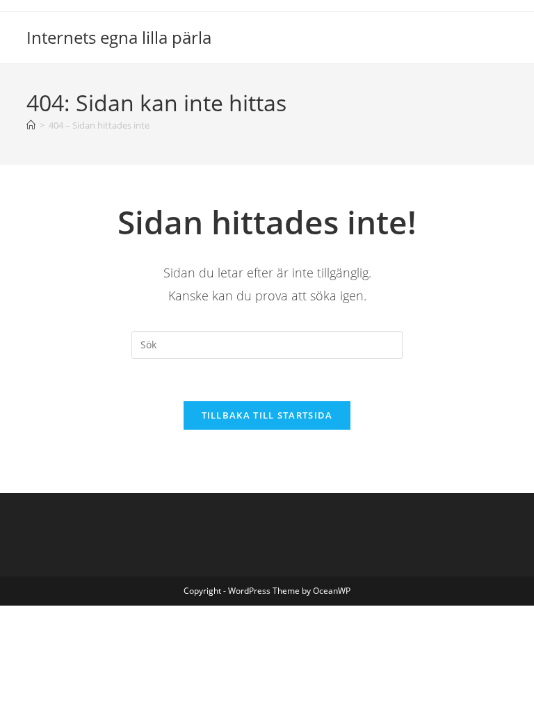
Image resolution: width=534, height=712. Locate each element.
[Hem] (30, 125)
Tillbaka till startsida (267, 415)
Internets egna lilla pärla (118, 37)
